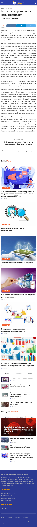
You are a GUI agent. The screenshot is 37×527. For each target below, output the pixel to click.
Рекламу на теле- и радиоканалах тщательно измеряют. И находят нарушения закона (20, 394)
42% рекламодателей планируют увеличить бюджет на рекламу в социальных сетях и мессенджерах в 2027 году (17, 194)
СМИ (2, 517)
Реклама (17, 517)
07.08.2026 (4, 333)
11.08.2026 (4, 265)
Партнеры (9, 517)
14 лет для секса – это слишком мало (22, 378)
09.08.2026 (4, 299)
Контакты (25, 517)
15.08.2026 (4, 232)
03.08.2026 (4, 368)
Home (2, 8)
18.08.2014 (4, 22)
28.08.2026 (4, 198)
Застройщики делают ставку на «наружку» (17, 263)
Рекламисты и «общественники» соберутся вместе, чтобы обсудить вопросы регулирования (17, 429)
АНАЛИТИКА (9, 8)
